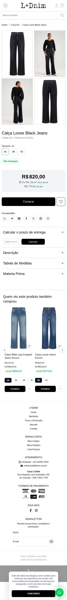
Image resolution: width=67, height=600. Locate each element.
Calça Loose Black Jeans (34, 25)
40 (21, 151)
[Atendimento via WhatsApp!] (59, 592)
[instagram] (36, 510)
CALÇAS (15, 25)
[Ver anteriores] (5, 350)
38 (13, 151)
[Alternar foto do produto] (29, 346)
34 (5, 151)
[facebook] (31, 510)
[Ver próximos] (61, 350)
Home (4, 25)
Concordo (33, 593)
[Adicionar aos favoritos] (29, 389)
